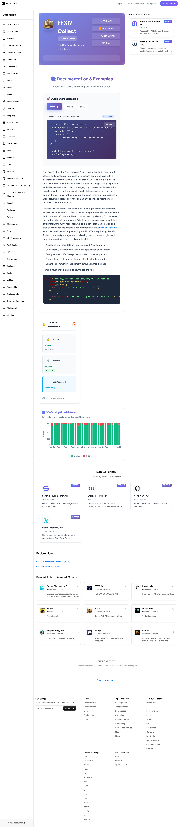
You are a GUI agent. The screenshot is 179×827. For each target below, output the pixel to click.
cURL (82, 107)
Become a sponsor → (106, 680)
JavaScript (54, 106)
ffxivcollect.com (108, 227)
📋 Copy (109, 124)
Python (69, 107)
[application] (81, 436)
